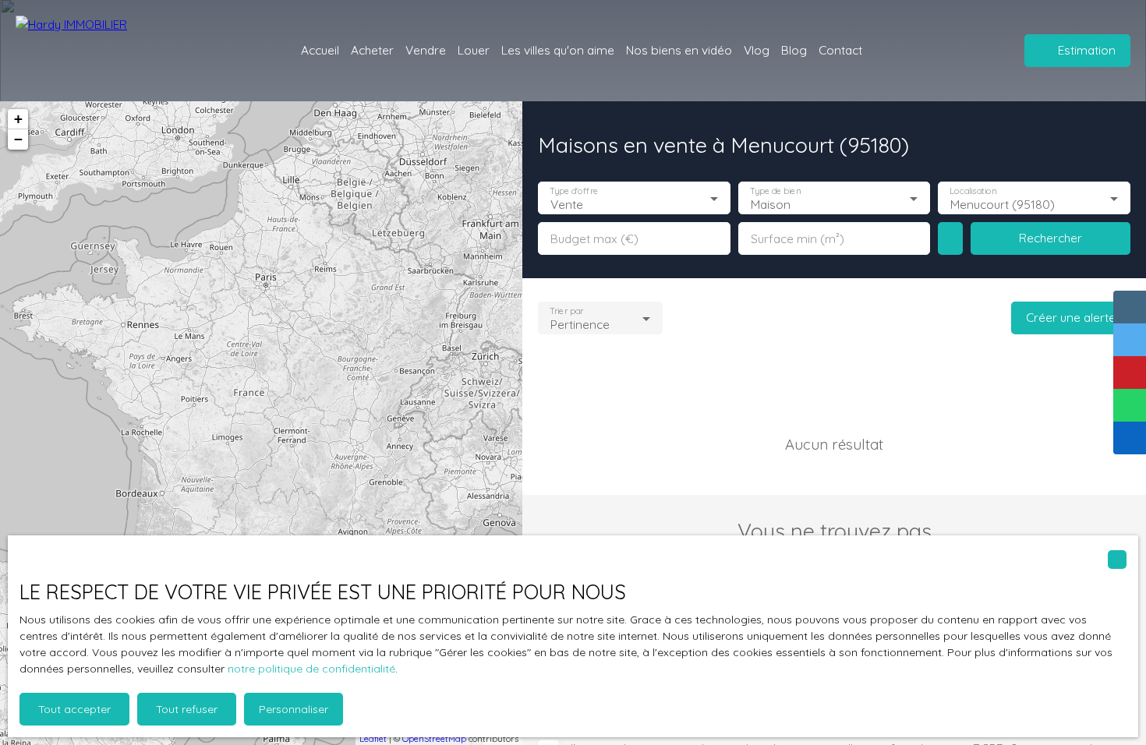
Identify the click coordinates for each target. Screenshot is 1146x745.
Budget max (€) (594, 238)
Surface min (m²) (797, 238)
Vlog (756, 50)
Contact (840, 50)
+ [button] (18, 119)
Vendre (425, 50)
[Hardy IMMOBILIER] (101, 50)
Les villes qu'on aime (557, 50)
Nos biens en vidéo (679, 50)
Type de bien (775, 191)
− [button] (18, 139)
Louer (474, 50)
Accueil (320, 50)
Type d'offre (574, 191)
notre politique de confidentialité (311, 669)
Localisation (973, 191)
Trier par (566, 311)
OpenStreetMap (434, 738)
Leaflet (373, 738)
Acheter (372, 50)
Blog (794, 50)
